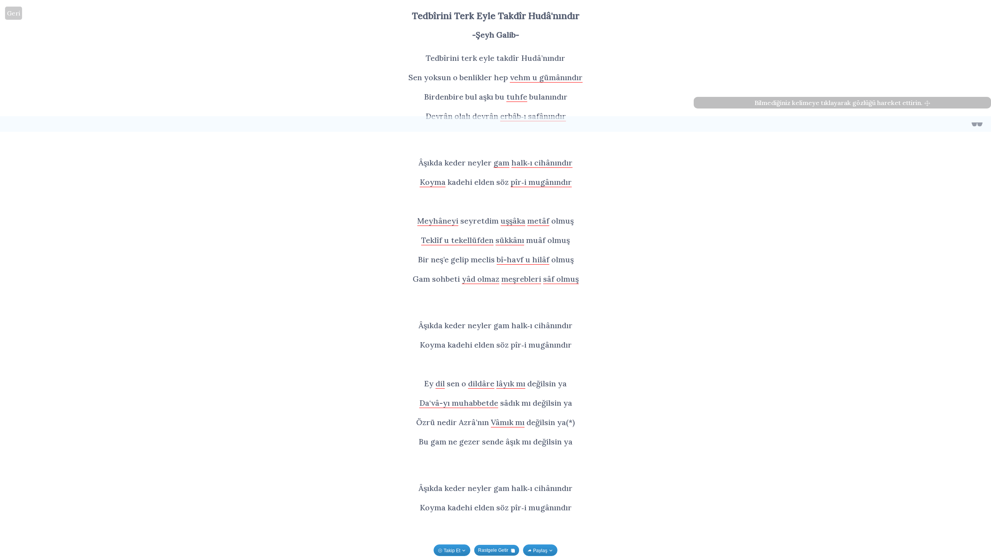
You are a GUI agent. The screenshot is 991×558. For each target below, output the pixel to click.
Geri (13, 13)
